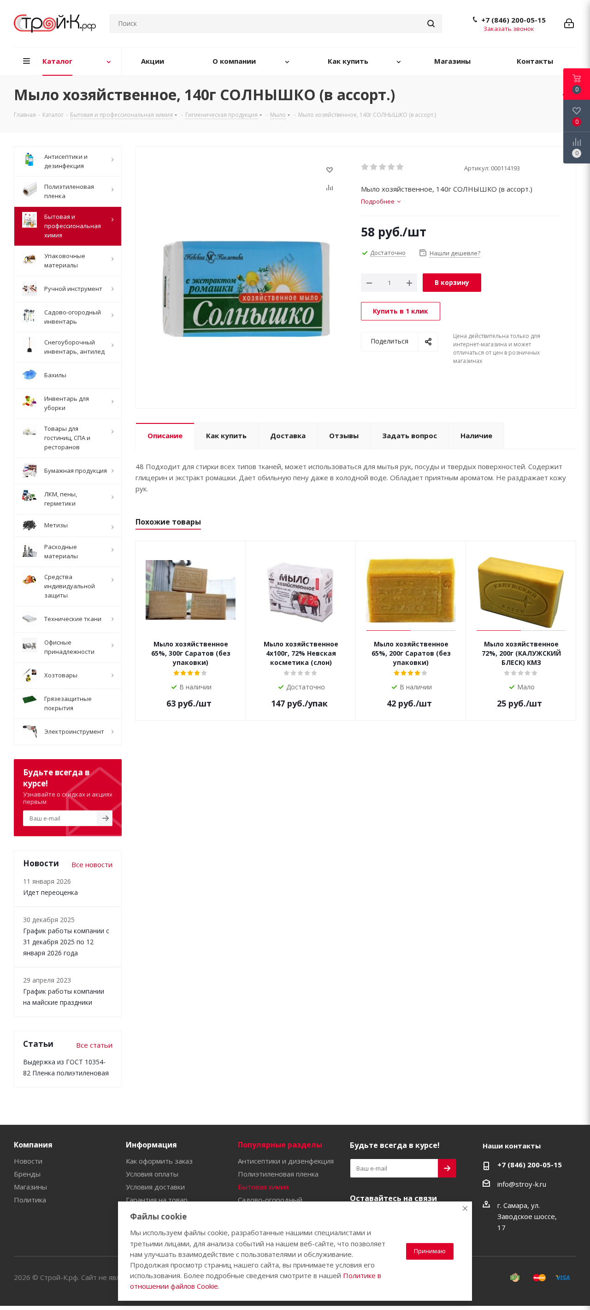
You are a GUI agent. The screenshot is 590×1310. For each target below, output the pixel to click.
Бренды (27, 1173)
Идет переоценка (50, 892)
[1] (365, 167)
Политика (30, 1199)
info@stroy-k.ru (521, 1184)
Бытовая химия (263, 1186)
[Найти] (431, 23)
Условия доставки (155, 1186)
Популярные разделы (280, 1145)
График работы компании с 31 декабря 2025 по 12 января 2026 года (66, 941)
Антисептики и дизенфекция (286, 1160)
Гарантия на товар (157, 1199)
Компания (33, 1145)
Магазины (30, 1186)
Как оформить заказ (159, 1160)
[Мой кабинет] (569, 23)
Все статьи (94, 1045)
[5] (400, 167)
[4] (391, 167)
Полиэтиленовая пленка (278, 1173)
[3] (382, 167)
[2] (374, 167)
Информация (151, 1145)
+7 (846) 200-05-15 (513, 20)
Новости (28, 1160)
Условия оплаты (152, 1173)
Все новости (91, 864)
